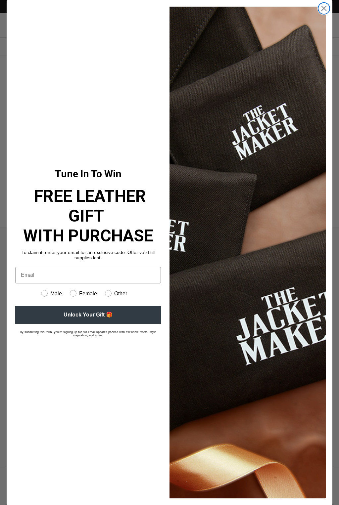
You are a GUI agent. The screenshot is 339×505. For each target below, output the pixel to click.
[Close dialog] (324, 8)
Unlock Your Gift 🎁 (88, 314)
